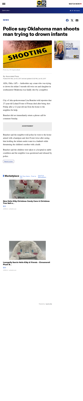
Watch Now (74, 4)
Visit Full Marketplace (42, 176)
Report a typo (8, 161)
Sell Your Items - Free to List (28, 177)
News (6, 20)
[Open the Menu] (4, 4)
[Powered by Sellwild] (49, 304)
